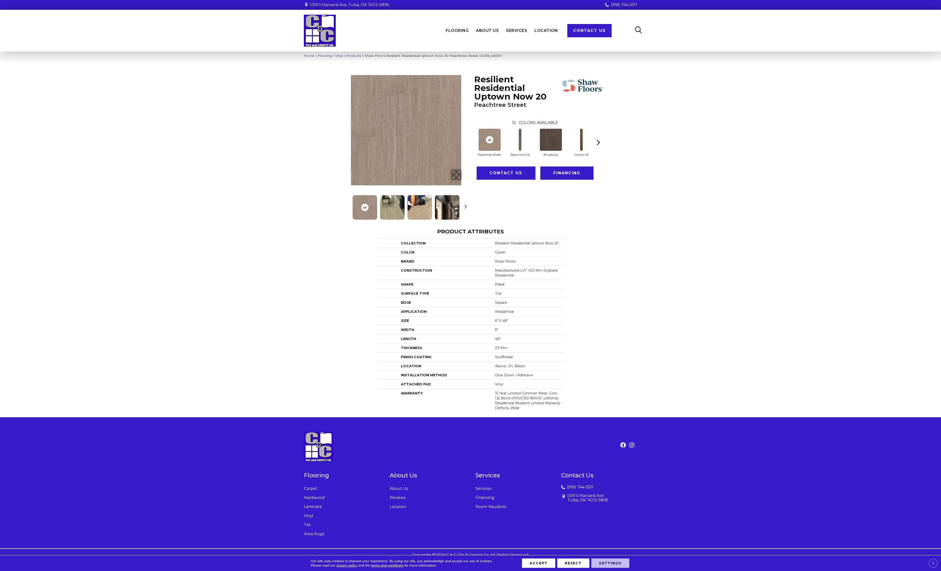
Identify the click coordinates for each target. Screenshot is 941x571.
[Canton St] (581, 139)
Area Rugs (314, 534)
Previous (347, 205)
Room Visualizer (491, 506)
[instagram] (631, 445)
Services (483, 488)
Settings (610, 563)
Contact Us (506, 173)
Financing (567, 173)
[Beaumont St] (520, 139)
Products (353, 56)
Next (464, 205)
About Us (399, 488)
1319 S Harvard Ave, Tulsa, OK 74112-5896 (349, 4)
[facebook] (623, 445)
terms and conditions (387, 565)
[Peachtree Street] (489, 139)
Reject (573, 563)
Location (398, 506)
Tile (307, 524)
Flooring (325, 56)
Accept (539, 563)
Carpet (310, 488)
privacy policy (346, 565)
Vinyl (339, 56)
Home (309, 56)
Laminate (313, 506)
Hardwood (314, 497)
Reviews (398, 497)
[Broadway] (551, 139)
